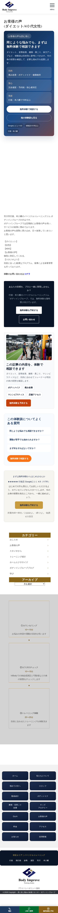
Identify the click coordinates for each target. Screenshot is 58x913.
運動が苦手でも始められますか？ (24, 439)
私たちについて (42, 775)
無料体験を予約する (29, 310)
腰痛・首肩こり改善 (15, 806)
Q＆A (15, 816)
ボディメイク (14, 387)
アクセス (42, 826)
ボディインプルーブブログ (22, 567)
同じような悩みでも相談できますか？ (26, 430)
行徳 (11, 860)
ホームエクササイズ (19, 562)
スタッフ (42, 786)
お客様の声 (15, 545)
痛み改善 (29, 387)
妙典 (26, 860)
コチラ (27, 273)
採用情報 (42, 836)
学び (12, 573)
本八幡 (46, 860)
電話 (9, 911)
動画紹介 (15, 796)
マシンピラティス (16, 394)
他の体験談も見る (29, 117)
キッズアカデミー (42, 806)
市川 (38, 860)
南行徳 (18, 860)
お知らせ (15, 836)
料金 (15, 826)
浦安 (32, 860)
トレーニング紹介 (18, 556)
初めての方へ (15, 786)
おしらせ (14, 539)
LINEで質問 (29, 911)
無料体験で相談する (29, 109)
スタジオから (16, 550)
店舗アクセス (35, 394)
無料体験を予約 (48, 911)
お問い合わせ (29, 319)
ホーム (15, 775)
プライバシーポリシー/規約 (29, 888)
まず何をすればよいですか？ (22, 448)
